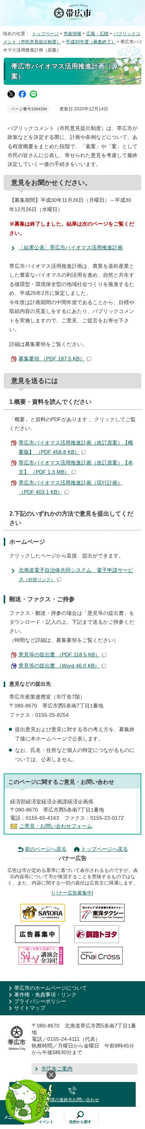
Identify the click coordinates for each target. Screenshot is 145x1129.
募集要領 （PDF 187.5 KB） (52, 359)
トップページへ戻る (104, 849)
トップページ (45, 33)
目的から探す (80, 1122)
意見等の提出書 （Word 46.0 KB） (59, 666)
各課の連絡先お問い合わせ (72, 1099)
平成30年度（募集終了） (91, 41)
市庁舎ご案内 (56, 1069)
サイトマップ (29, 1008)
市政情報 (72, 33)
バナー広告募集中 (72, 893)
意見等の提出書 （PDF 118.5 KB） (59, 654)
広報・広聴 (97, 33)
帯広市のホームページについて (50, 988)
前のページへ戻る (46, 849)
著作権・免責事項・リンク (45, 995)
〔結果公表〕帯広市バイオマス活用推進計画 (71, 247)
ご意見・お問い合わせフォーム (55, 826)
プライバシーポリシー (40, 1001)
